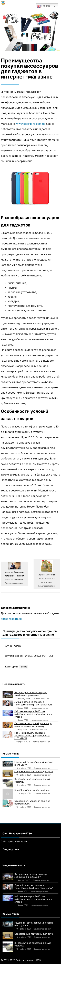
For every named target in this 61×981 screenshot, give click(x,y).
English (45, 5)
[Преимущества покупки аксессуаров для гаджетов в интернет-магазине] (30, 31)
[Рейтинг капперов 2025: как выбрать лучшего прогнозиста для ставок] (8, 713)
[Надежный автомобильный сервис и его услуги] (8, 763)
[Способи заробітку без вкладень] (8, 794)
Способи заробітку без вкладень (32, 790)
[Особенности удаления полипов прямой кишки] (8, 803)
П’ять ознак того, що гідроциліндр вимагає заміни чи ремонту (33, 724)
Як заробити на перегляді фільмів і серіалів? (33, 780)
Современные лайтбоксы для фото (33, 771)
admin (17, 645)
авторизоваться (11, 618)
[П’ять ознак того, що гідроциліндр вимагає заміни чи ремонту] (8, 725)
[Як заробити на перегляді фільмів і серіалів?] (8, 783)
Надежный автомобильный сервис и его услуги (33, 763)
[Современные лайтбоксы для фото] (8, 773)
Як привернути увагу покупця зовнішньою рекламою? (30, 694)
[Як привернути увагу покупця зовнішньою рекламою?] (8, 694)
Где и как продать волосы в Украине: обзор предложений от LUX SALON (32, 735)
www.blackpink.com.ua (30, 123)
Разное (23, 666)
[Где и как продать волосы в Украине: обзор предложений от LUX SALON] (8, 734)
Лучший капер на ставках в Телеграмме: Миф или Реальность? (34, 703)
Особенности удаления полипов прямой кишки (32, 802)
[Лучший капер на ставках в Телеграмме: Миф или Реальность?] (8, 703)
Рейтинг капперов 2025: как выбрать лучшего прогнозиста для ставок (33, 714)
